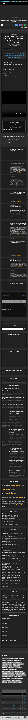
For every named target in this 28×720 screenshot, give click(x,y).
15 (20, 702)
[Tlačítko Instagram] (21, 25)
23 (24, 705)
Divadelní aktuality (18, 172)
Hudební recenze (16, 666)
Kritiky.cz (14, 18)
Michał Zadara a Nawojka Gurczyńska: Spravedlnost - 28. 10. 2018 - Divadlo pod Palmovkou (14, 39)
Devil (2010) (5, 604)
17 (3, 705)
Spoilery (8, 678)
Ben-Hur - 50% (11, 541)
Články (20, 682)
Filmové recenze (5, 664)
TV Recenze (9, 680)
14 (17, 702)
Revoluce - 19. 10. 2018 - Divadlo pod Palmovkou (16, 284)
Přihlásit (4, 618)
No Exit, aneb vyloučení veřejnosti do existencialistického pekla (17, 179)
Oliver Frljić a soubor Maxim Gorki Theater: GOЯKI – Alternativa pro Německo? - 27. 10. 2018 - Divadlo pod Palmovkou (18, 224)
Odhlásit (8, 618)
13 (13, 702)
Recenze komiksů (12, 675)
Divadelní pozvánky (14, 34)
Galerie (14, 664)
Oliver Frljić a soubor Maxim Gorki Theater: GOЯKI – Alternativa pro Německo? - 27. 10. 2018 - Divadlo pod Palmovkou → (14, 138)
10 (3, 702)
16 (24, 702)
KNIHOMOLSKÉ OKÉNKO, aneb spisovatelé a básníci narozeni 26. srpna (17, 431)
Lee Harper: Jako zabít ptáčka (14, 577)
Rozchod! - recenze (12, 523)
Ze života (15, 682)
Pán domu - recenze (18, 609)
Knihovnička (4, 667)
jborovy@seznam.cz (13, 643)
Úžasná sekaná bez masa (14, 569)
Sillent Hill (10, 513)
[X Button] (16, 25)
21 (17, 705)
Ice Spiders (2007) (12, 536)
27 (13, 708)
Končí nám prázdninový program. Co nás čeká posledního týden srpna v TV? (12, 600)
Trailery (3, 680)
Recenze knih (4, 675)
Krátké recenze (5, 669)
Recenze (16, 673)
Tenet (22, 595)
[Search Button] (26, 25)
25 (7, 708)
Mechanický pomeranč (13, 524)
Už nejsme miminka (12, 542)
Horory (3, 666)
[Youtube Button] (22, 25)
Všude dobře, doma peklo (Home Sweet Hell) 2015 (14, 488)
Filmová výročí (17, 660)
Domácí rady (21, 658)
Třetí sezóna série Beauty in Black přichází (13, 404)
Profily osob (4, 673)
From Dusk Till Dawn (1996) (13, 583)
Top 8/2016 (9, 578)
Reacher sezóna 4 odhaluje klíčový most (12, 422)
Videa (13, 680)
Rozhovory (11, 676)
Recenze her (21, 673)
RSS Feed (4, 623)
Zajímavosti (18, 680)
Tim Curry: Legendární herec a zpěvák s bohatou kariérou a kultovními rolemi (16, 413)
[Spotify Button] (24, 25)
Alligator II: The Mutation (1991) (15, 533)
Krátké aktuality (18, 667)
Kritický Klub (11, 667)
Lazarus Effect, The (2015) (14, 575)
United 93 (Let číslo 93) (13, 516)
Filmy (11, 664)
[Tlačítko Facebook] (17, 25)
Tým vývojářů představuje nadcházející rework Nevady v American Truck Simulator (16, 450)
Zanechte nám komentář (14, 45)
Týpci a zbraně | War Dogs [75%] (15, 535)
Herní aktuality (20, 664)
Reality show (11, 673)
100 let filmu (4, 658)
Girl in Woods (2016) (13, 563)
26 (10, 708)
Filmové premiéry (18, 662)
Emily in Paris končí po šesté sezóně (11, 441)
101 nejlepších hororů (13, 658)
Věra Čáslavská (11, 574)
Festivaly (4, 660)
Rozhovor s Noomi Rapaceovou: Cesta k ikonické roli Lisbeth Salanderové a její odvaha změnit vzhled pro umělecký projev (13, 503)
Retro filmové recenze (20, 675)
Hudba (10, 666)
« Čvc (3, 713)
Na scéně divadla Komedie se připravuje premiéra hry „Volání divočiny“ (17, 193)
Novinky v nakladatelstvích (7, 671)
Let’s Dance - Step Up (13, 515)
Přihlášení (23, 295)
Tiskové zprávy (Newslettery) (17, 678)
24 (3, 708)
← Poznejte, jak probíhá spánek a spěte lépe (14, 142)
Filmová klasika (10, 660)
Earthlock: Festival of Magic (13, 580)
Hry (7, 666)
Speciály (3, 678)
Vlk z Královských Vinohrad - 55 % (16, 567)
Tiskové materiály (11, 44)
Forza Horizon (10, 582)
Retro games (4, 676)
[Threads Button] (19, 25)
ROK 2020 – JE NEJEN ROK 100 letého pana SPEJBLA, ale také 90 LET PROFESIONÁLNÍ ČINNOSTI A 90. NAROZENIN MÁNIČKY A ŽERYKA (17, 208)
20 (14, 705)
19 (10, 705)
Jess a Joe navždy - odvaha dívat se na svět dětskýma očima (17, 164)
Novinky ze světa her (19, 671)
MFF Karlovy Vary (12, 669)
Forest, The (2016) (12, 555)
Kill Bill (9, 610)
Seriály (15, 676)
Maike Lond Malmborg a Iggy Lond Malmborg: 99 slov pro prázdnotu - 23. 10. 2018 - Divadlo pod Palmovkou (17, 241)
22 (20, 705)
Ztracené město (11, 518)
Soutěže (19, 676)
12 (10, 702)
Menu (4, 3)
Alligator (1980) (11, 531)
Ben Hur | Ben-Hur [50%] (13, 544)
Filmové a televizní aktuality (7, 662)
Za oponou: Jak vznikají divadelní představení (16, 150)
